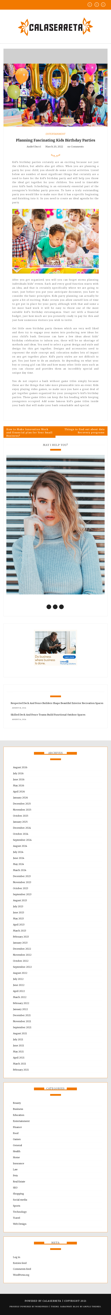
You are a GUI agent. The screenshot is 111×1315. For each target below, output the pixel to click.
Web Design (19, 1223)
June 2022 (18, 985)
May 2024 (18, 864)
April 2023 (18, 924)
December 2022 (22, 948)
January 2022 (20, 1009)
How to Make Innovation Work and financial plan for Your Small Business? (29, 432)
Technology (20, 1211)
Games (17, 1139)
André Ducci (34, 146)
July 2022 (18, 979)
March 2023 (19, 930)
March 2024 (19, 870)
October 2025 (20, 815)
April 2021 (18, 1057)
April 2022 (19, 991)
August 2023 (20, 900)
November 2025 (22, 809)
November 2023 (22, 882)
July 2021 (18, 1039)
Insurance (18, 1163)
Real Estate (19, 1181)
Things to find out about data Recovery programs (84, 431)
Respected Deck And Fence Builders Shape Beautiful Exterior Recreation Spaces (57, 703)
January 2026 (20, 797)
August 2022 (20, 972)
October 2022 (20, 960)
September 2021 (22, 1027)
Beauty (17, 1102)
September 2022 (22, 966)
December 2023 (22, 876)
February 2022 (21, 1003)
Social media (20, 1199)
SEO (15, 1187)
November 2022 (22, 954)
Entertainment (55, 133)
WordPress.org (21, 1274)
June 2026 (18, 779)
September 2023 (22, 894)
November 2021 (22, 1021)
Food (15, 1133)
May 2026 (18, 785)
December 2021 (22, 1015)
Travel (16, 1217)
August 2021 (20, 1033)
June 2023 (18, 912)
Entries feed (20, 1263)
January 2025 (20, 821)
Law (15, 1169)
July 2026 (18, 773)
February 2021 (21, 1069)
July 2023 (18, 906)
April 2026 (19, 791)
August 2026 (20, 767)
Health (16, 1151)
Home (16, 1157)
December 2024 (22, 827)
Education (18, 1115)
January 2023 (20, 942)
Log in (16, 1257)
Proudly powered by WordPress (29, 1306)
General (17, 1145)
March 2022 (19, 997)
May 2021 (18, 1051)
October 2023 (20, 888)
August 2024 (20, 846)
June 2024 (18, 858)
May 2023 (18, 918)
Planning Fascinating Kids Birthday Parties (55, 140)
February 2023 (21, 936)
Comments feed (22, 1268)
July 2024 (18, 852)
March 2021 (19, 1063)
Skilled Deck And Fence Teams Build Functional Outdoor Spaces (48, 714)
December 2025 (22, 803)
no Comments (75, 146)
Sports (16, 1205)
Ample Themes (92, 1306)
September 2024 (22, 839)
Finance (17, 1127)
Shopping (18, 1193)
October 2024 (20, 833)
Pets (15, 1175)
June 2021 (18, 1045)
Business (18, 1109)
